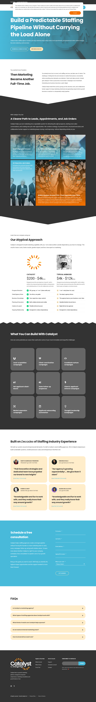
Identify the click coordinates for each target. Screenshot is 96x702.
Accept (75, 13)
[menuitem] (12, 2)
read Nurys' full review (20, 478)
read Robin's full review (20, 506)
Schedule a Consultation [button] (19, 49)
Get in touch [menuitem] (51, 658)
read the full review (57, 506)
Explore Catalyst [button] (36, 49)
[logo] (20, 664)
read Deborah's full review (59, 478)
